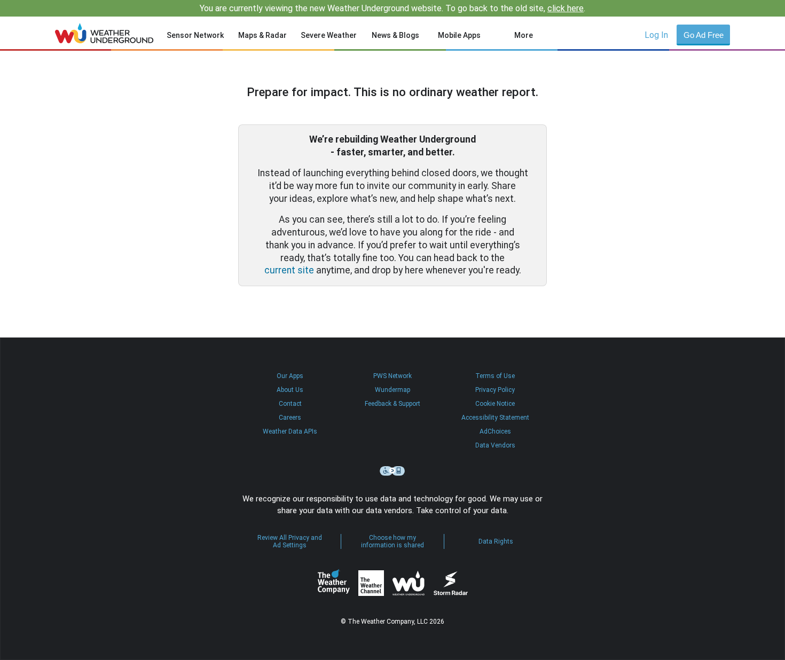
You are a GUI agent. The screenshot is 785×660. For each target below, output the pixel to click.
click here (565, 8)
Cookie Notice (495, 403)
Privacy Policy (495, 390)
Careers (290, 417)
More (523, 35)
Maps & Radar (262, 35)
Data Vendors (495, 445)
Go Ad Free (704, 35)
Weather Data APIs (290, 431)
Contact (290, 403)
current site (289, 270)
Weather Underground (408, 583)
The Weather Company (334, 583)
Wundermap (392, 390)
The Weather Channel (371, 583)
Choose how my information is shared (392, 541)
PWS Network (392, 376)
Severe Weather (329, 35)
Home (104, 33)
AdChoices (495, 431)
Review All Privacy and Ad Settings (289, 541)
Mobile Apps (459, 35)
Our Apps (290, 376)
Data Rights (495, 541)
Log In (656, 35)
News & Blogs (395, 35)
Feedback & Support (392, 403)
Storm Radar (450, 583)
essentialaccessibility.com (392, 471)
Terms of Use (495, 376)
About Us (290, 390)
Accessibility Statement (495, 417)
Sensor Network (195, 35)
